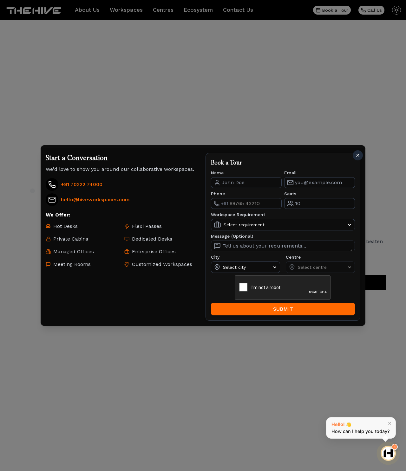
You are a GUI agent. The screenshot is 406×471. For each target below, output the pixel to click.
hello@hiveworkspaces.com (95, 200)
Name (217, 172)
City (215, 257)
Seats (290, 193)
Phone (218, 193)
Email (290, 172)
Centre (293, 257)
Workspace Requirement (238, 214)
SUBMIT (283, 309)
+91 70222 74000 (81, 184)
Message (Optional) (232, 236)
